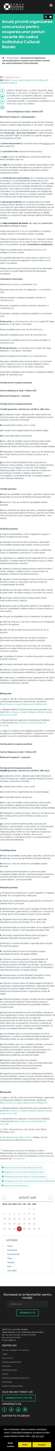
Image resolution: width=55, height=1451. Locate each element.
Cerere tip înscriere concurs (16, 1186)
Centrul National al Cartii (28, 80)
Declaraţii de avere (9, 1370)
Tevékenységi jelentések (11, 1362)
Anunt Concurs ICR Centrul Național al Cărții (23, 1168)
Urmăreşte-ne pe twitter (18, 1398)
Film (9, 1267)
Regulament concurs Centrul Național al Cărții (24, 1172)
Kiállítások (12, 1250)
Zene (9, 1258)
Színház (11, 1262)
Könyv (10, 1246)
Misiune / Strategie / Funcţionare (15, 1350)
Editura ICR (43, 80)
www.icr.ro (20, 1159)
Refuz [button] (25, 1445)
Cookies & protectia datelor (12, 1386)
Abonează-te (27, 1312)
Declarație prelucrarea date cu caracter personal (25, 1177)
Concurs (13, 80)
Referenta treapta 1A (8, 83)
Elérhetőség (7, 1382)
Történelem (6, 1366)
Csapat (4, 1354)
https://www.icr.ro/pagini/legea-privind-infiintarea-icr (23, 704)
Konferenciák (13, 1254)
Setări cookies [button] (10, 1444)
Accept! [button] (41, 1445)
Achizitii (5, 1374)
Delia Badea (7, 1137)
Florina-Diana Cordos (21, 1137)
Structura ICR (7, 1358)
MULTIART (12, 1271)
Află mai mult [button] (37, 1436)
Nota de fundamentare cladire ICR (15, 1378)
